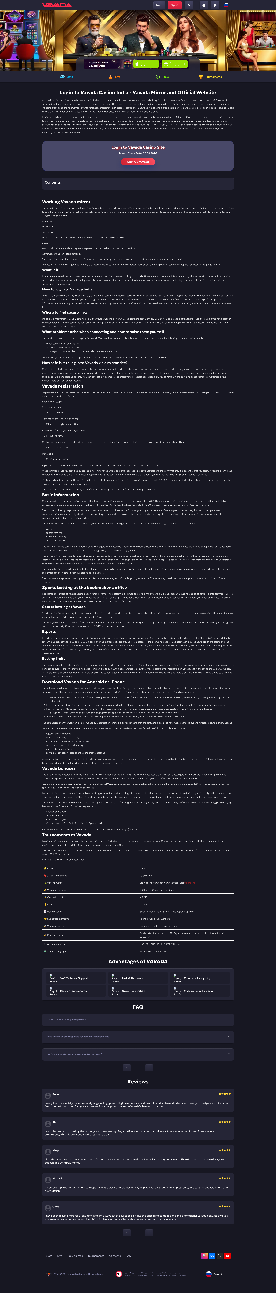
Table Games (75, 1255)
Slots (49, 1255)
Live (59, 1255)
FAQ (128, 1255)
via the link (189, 882)
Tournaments (96, 1255)
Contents (115, 1255)
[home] (57, 5)
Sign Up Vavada (138, 161)
